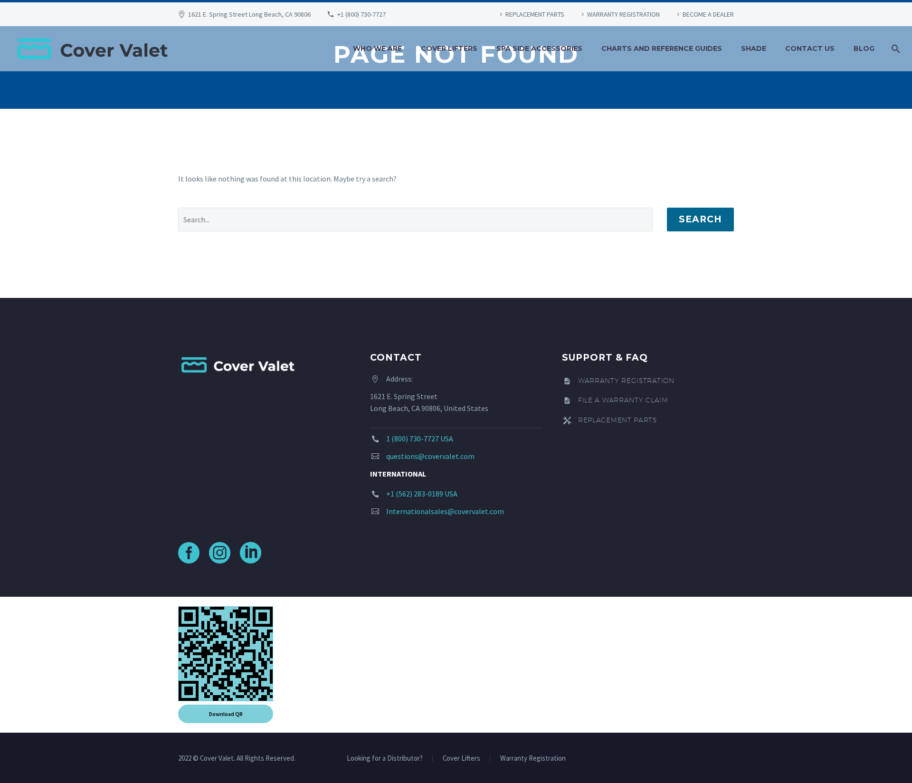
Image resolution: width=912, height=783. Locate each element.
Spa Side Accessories (539, 48)
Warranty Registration (533, 758)
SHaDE (753, 48)
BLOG (864, 48)
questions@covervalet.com (430, 456)
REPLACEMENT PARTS (534, 14)
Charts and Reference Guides (661, 48)
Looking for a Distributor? (385, 758)
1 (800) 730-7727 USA (419, 438)
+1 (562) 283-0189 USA (421, 493)
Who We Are (377, 48)
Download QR (226, 713)
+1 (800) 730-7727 (361, 14)
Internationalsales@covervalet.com (445, 511)
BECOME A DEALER (708, 14)
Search (700, 219)
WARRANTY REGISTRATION (623, 14)
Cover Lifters (449, 48)
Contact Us (810, 48)
